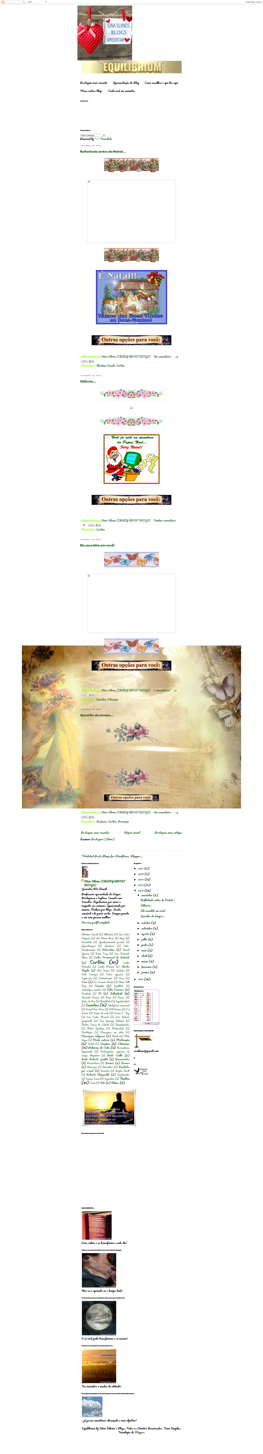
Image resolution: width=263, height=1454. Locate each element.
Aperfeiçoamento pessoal (111, 942)
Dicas (84, 982)
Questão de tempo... (96, 715)
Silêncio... (88, 381)
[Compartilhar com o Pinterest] (93, 361)
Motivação (122, 1039)
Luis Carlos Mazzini (98, 1017)
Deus (121, 978)
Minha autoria (101, 1040)
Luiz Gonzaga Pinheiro (111, 1021)
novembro (147, 895)
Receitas (105, 1071)
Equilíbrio (118, 986)
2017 (141, 868)
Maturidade (118, 1028)
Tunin (92, 1083)
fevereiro (146, 966)
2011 (141, 979)
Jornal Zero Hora (95, 1009)
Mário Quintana (95, 1028)
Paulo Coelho (115, 1055)
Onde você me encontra (121, 90)
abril (144, 955)
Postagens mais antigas (168, 832)
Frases (121, 997)
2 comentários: (162, 690)
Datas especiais (114, 974)
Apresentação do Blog (126, 82)
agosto (145, 933)
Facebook (86, 993)
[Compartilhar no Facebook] (90, 361)
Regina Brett (122, 1071)
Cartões (120, 365)
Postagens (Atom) (103, 839)
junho (144, 944)
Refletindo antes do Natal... (103, 151)
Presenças (123, 821)
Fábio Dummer (115, 990)
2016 (141, 873)
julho (144, 939)
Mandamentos (122, 1025)
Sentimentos (123, 1075)
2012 (141, 890)
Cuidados (120, 970)
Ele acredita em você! (97, 545)
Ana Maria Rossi (105, 938)
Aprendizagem (88, 946)
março (145, 961)
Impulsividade (122, 1001)
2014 (141, 879)
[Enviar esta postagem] (176, 356)
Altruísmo (108, 934)
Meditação (87, 1032)
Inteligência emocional (118, 1005)
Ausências (101, 821)
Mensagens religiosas (93, 1036)
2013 (141, 884)
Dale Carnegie (90, 974)
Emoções (99, 986)
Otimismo (113, 699)
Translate (106, 138)
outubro (146, 922)
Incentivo (101, 699)
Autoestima (108, 950)
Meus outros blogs (91, 90)
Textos (124, 1078)
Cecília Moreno (106, 967)
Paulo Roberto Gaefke (95, 1059)
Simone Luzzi (92, 1079)
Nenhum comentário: (165, 520)
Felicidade (116, 993)
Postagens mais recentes (95, 832)
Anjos (122, 938)
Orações (105, 1043)
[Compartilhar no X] (87, 361)
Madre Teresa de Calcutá (95, 1025)
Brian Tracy (101, 954)
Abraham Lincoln (105, 365)
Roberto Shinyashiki (98, 1074)
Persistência (93, 1063)
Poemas (109, 1063)
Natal (91, 1044)
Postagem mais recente (93, 82)
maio (144, 950)
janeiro (145, 972)
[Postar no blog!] (85, 361)
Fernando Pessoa (90, 997)
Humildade (105, 1001)
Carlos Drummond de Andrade (111, 957)
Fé (99, 993)
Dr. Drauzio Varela (103, 982)
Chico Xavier (103, 970)
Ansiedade (87, 942)
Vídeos (115, 1082)
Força (108, 997)
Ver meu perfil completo (96, 922)
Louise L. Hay (121, 1013)
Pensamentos (122, 1059)
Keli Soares (115, 1009)
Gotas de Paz (88, 1001)
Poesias (125, 1063)
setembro (147, 928)
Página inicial (132, 832)
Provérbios (108, 1067)
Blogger (139, 1432)
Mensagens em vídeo (112, 1032)
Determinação (105, 978)
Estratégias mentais (91, 990)
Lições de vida (101, 1013)
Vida (102, 1083)
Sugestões (109, 1079)
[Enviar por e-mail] (82, 361)
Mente (115, 1036)
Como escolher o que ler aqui (161, 82)
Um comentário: (163, 356)
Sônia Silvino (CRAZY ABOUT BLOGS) (126, 356)
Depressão (87, 978)
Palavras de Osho (99, 1047)
